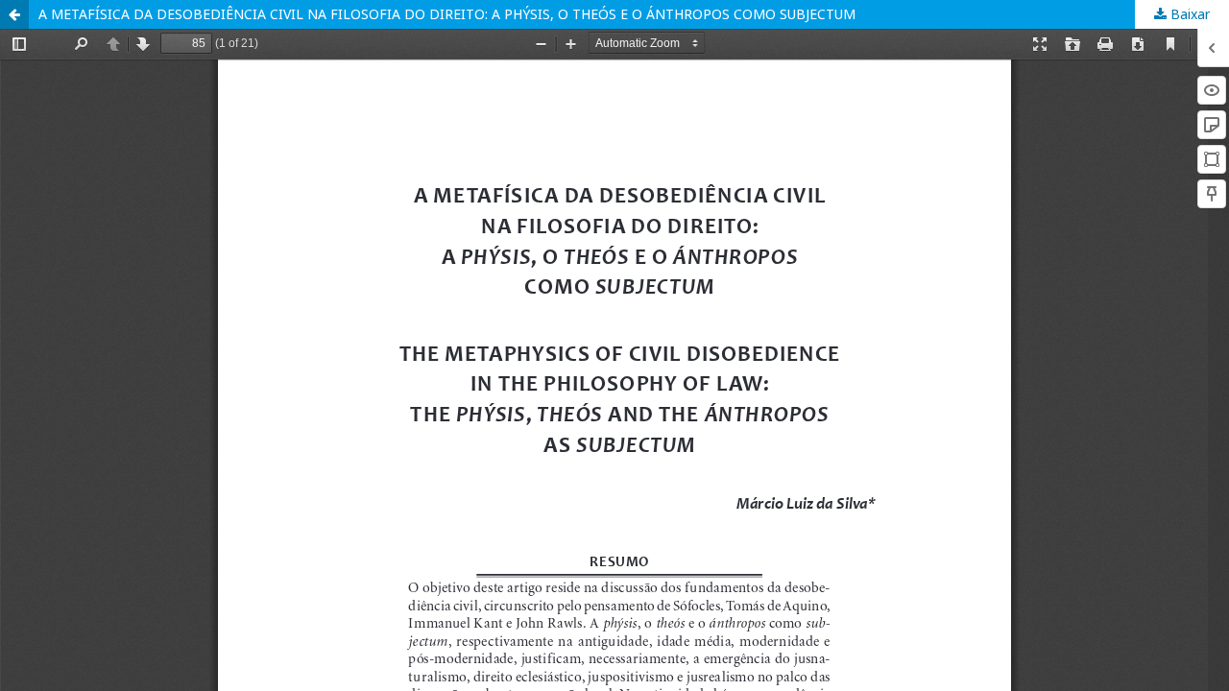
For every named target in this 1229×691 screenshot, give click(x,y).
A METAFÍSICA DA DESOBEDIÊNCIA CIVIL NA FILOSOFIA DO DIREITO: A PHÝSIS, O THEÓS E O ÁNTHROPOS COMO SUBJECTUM (446, 14)
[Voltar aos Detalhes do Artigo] (14, 14)
